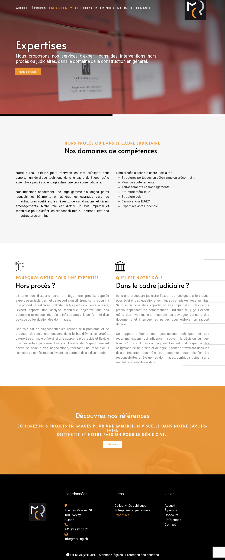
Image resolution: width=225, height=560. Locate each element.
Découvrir (112, 444)
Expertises (122, 515)
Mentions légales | (111, 555)
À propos (38, 8)
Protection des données (142, 555)
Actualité (125, 8)
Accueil (22, 8)
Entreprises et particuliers (133, 510)
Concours (83, 8)
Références (104, 8)
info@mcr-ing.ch (76, 539)
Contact (143, 8)
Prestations (59, 8)
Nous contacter (28, 71)
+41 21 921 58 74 (76, 529)
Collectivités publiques (130, 505)
